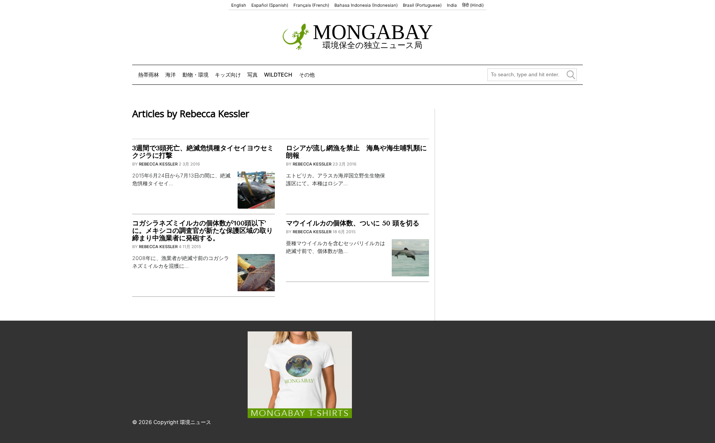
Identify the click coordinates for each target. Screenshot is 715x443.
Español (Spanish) (269, 5)
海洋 (170, 74)
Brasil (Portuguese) (422, 5)
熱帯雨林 (148, 74)
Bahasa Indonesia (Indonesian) (366, 5)
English (238, 5)
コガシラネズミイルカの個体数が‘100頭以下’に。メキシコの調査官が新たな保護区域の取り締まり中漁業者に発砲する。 (202, 230)
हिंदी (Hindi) (473, 5)
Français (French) (311, 5)
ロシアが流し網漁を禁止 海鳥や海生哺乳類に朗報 (356, 152)
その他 (307, 74)
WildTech (278, 74)
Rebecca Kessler (158, 164)
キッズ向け (228, 74)
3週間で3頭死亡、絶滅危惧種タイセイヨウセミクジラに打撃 (203, 152)
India (452, 5)
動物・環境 (195, 74)
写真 (252, 74)
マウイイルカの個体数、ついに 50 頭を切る (352, 223)
